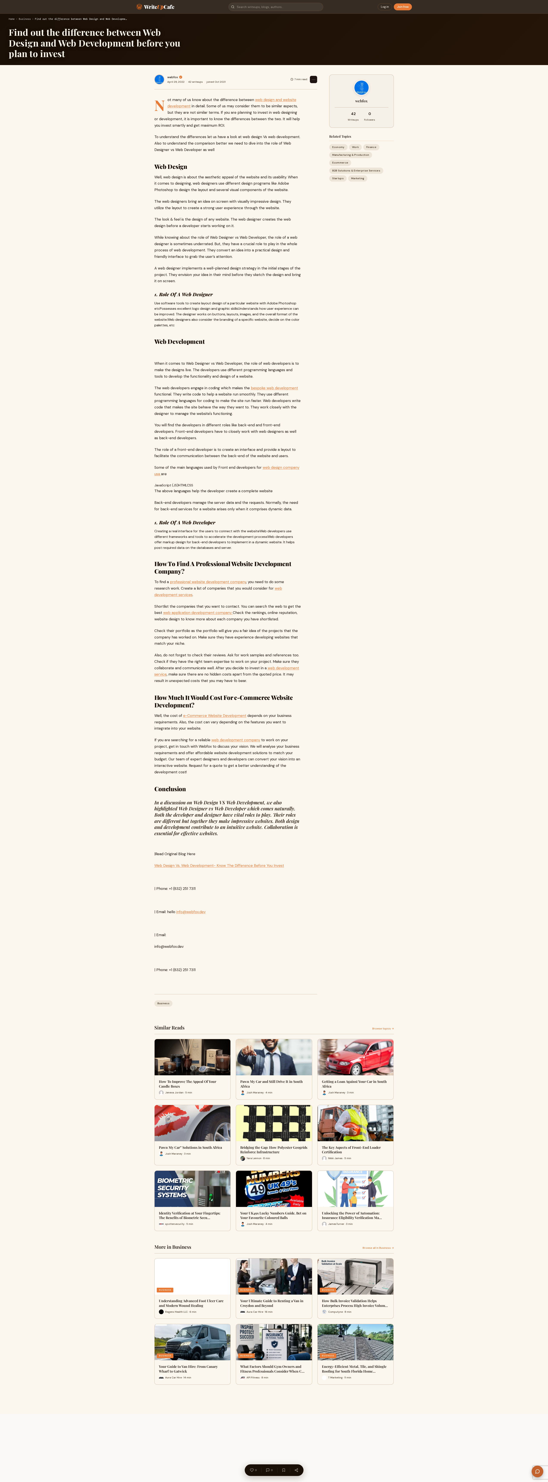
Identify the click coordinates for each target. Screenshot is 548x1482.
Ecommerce (340, 162)
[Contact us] (537, 1471)
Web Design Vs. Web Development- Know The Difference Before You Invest (219, 865)
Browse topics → (383, 1028)
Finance (371, 147)
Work (355, 147)
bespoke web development (274, 388)
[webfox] (159, 79)
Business (25, 19)
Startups (338, 178)
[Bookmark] (283, 1470)
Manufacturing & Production (350, 155)
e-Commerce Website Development (214, 715)
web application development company (198, 612)
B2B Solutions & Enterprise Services (356, 170)
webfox (172, 77)
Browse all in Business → (378, 1248)
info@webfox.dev (191, 911)
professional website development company (208, 581)
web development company (235, 740)
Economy (338, 147)
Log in (385, 7)
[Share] (296, 1470)
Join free (403, 7)
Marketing (357, 178)
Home (12, 19)
